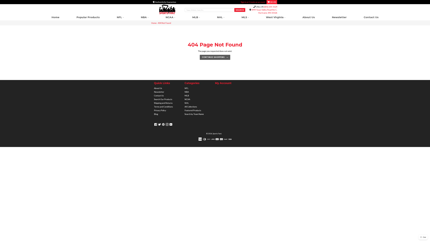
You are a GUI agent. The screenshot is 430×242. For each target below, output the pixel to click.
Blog (156, 114)
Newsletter (339, 17)
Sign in (243, 2)
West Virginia (280, 17)
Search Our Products (163, 99)
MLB (200, 17)
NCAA (175, 17)
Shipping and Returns (163, 103)
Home (55, 17)
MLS (249, 17)
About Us (308, 17)
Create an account (257, 2)
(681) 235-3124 (270, 6)
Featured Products (193, 110)
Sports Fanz (217, 134)
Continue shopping (213, 57)
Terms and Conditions (163, 106)
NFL (124, 17)
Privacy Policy (160, 110)
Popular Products (88, 17)
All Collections (191, 106)
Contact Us (371, 17)
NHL (225, 17)
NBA (149, 17)
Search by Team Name (194, 114)
